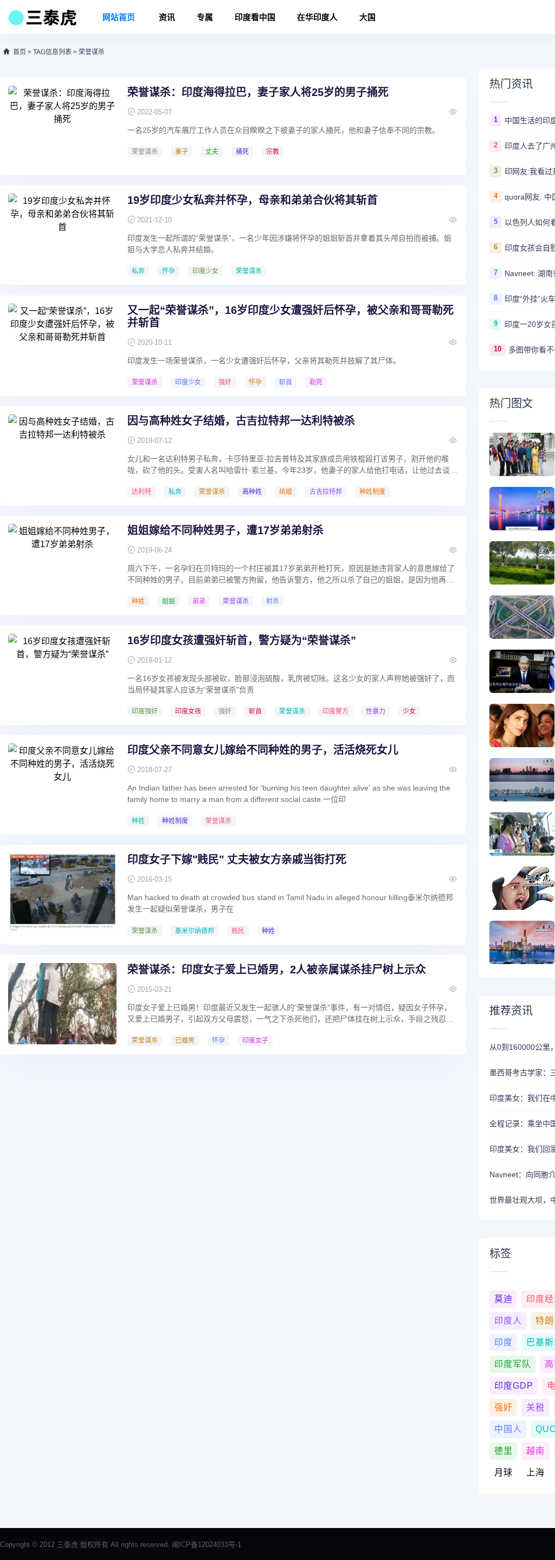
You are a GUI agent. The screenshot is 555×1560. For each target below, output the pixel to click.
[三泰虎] (41, 20)
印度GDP (513, 1385)
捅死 (242, 152)
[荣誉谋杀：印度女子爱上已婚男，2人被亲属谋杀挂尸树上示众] (62, 1003)
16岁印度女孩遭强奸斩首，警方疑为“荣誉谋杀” (241, 640)
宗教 (272, 152)
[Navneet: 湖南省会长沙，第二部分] (521, 779)
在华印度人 (317, 17)
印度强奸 (145, 711)
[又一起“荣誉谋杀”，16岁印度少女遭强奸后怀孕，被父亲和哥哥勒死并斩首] (62, 344)
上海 (535, 1472)
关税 (535, 1407)
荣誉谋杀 (145, 152)
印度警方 (335, 711)
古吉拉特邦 (325, 492)
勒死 (315, 382)
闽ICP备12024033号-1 (206, 1544)
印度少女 (205, 271)
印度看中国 (255, 17)
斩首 (285, 382)
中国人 (508, 1429)
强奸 (224, 382)
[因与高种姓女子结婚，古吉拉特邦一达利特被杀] (62, 455)
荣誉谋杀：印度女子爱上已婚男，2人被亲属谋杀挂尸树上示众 (276, 969)
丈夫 (211, 152)
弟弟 (198, 601)
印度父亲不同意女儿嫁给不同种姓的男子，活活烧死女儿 (262, 750)
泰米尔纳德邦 (194, 931)
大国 (367, 17)
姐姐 (168, 601)
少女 (409, 711)
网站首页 (118, 17)
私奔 (138, 271)
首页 (19, 52)
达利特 (141, 492)
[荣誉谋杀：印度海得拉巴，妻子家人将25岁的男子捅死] (62, 126)
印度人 (508, 1320)
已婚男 (185, 1040)
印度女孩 (188, 711)
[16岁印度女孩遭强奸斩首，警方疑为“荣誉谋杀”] (62, 674)
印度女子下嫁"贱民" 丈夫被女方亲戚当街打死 (236, 859)
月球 (503, 1472)
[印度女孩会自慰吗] (521, 725)
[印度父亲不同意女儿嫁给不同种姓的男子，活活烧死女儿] (62, 784)
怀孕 (168, 271)
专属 (205, 17)
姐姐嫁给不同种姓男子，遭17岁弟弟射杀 (225, 530)
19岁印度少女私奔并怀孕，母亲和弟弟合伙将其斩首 (252, 200)
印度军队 (512, 1364)
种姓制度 (372, 492)
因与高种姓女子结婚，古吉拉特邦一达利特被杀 (241, 421)
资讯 (167, 17)
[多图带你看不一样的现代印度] (521, 942)
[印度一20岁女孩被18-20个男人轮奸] (521, 888)
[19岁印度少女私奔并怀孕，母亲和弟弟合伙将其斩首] (62, 234)
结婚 (285, 492)
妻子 (181, 152)
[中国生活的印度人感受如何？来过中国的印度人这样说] (521, 454)
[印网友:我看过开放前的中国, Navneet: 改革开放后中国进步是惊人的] (521, 563)
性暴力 (375, 711)
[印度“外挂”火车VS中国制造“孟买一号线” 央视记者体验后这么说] (521, 834)
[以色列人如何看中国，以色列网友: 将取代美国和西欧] (521, 671)
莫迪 (503, 1299)
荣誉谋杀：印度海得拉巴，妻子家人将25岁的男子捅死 (258, 92)
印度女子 (255, 1040)
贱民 (237, 931)
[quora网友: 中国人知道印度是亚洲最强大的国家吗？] (521, 617)
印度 (503, 1342)
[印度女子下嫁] (62, 893)
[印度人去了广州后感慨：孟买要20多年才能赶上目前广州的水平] (521, 508)
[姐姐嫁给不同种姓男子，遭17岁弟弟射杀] (62, 564)
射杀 (272, 601)
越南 (535, 1450)
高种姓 (252, 492)
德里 (503, 1450)
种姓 (138, 601)
